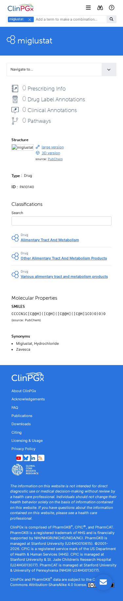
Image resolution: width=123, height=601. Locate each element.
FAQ (14, 407)
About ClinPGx (23, 391)
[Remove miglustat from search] (29, 19)
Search (17, 212)
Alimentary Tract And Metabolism (50, 240)
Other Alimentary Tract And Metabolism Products (64, 258)
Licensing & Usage (27, 440)
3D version (51, 153)
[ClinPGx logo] (61, 376)
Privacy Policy (23, 448)
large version (53, 147)
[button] (89, 8)
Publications (21, 415)
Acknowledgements (28, 399)
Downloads (21, 424)
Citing (16, 432)
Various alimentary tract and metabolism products (64, 276)
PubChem (55, 159)
